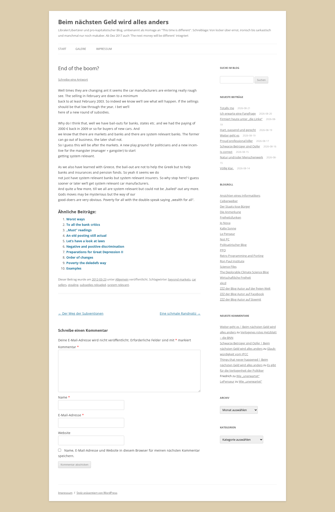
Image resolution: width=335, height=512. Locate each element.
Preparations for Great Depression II (94, 252)
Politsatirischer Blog (233, 245)
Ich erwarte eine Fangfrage (238, 113)
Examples (73, 268)
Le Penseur (227, 234)
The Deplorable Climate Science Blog (244, 272)
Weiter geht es (229, 135)
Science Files (228, 267)
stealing (73, 285)
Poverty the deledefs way (86, 263)
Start (62, 49)
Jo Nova (225, 223)
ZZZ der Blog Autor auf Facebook (242, 294)
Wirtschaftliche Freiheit (235, 277)
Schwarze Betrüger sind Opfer (240, 146)
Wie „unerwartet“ (248, 376)
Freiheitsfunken (230, 217)
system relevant (118, 285)
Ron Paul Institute (232, 261)
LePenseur (227, 381)
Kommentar (68, 347)
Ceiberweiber (229, 201)
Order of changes (79, 257)
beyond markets (179, 279)
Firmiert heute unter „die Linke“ (241, 119)
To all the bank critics (83, 224)
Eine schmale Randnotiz (180, 313)
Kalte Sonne (228, 228)
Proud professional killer (236, 141)
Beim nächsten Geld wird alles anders (113, 22)
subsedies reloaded (93, 285)
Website (64, 433)
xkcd (223, 283)
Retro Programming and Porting (241, 256)
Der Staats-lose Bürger (235, 206)
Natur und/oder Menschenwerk (241, 157)
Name (64, 397)
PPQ (223, 250)
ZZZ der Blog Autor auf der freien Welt (245, 288)
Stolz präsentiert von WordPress (97, 493)
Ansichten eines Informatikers (240, 195)
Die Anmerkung (230, 212)
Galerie (80, 49)
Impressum (104, 49)
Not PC (224, 239)
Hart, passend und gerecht (238, 130)
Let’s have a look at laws (85, 241)
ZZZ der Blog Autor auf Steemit (240, 299)
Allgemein (122, 279)
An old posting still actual (86, 235)
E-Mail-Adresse (71, 415)
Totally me (227, 108)
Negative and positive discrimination (95, 246)
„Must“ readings (79, 230)
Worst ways (75, 219)
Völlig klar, (227, 168)
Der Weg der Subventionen (80, 313)
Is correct (226, 152)
